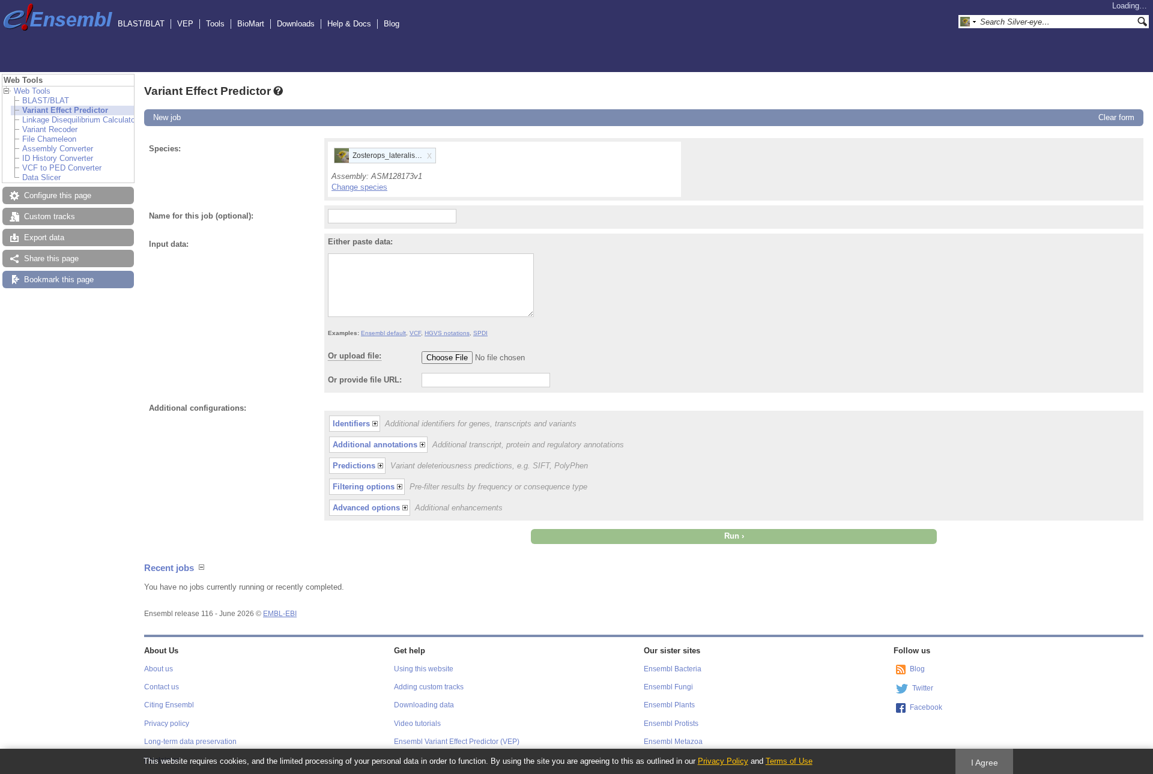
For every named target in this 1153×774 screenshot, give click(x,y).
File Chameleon (49, 139)
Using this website (423, 669)
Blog (391, 23)
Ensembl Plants (669, 705)
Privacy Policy (723, 761)
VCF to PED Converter (61, 167)
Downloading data (424, 705)
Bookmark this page (59, 279)
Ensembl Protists (671, 723)
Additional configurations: (197, 408)
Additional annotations (375, 444)
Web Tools (32, 90)
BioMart (250, 23)
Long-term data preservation (190, 741)
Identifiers (351, 423)
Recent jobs (169, 568)
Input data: (169, 244)
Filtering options (364, 486)
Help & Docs (349, 23)
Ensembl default (383, 333)
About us (158, 669)
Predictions (354, 465)
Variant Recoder (49, 129)
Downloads (296, 23)
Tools (215, 23)
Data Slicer (41, 177)
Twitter (922, 688)
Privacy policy (166, 723)
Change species (359, 187)
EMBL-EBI (280, 613)
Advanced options (366, 507)
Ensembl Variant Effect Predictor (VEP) (456, 741)
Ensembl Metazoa (673, 741)
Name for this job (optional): (201, 215)
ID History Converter (57, 158)
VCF (415, 333)
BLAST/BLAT (141, 23)
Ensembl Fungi (668, 687)
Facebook (926, 707)
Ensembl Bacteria (672, 669)
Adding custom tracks (429, 687)
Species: (165, 148)
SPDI (480, 333)
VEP (185, 23)
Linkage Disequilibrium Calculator (80, 119)
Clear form (1116, 117)
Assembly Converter (57, 148)
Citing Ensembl (169, 705)
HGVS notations (447, 333)
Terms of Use (789, 761)
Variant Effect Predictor (65, 110)
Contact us (161, 687)
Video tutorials (417, 723)
